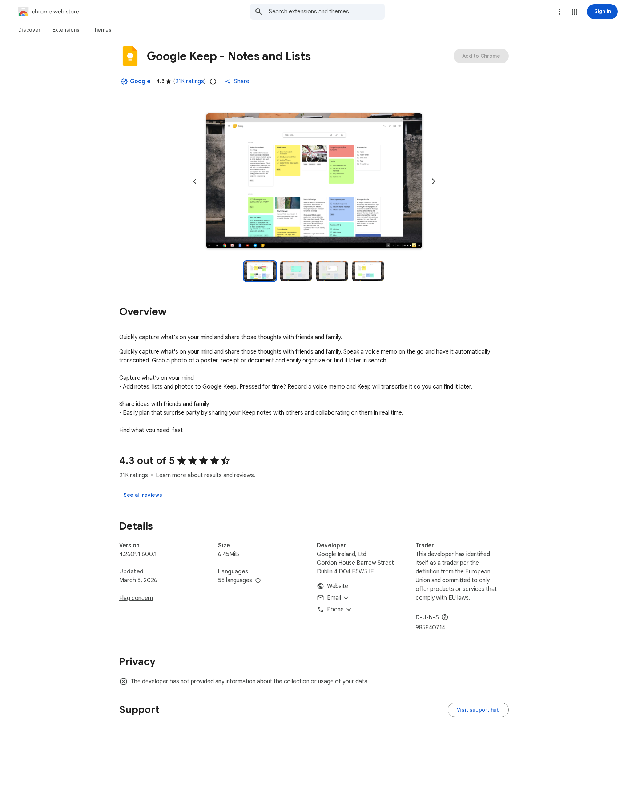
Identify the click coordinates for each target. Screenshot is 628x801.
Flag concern (136, 598)
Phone (335, 609)
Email (334, 597)
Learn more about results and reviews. (205, 475)
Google (140, 81)
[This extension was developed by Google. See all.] (124, 81)
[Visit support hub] (478, 710)
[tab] (29, 29)
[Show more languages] (258, 580)
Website (337, 586)
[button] (574, 12)
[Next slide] (433, 181)
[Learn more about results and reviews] (445, 617)
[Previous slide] (195, 181)
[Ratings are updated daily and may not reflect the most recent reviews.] (213, 81)
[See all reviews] (142, 495)
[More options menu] (559, 11)
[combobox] (327, 11)
